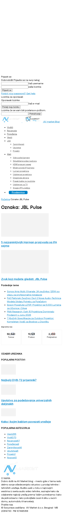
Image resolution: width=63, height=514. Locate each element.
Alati (9, 154)
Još (9, 140)
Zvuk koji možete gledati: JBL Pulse (24, 279)
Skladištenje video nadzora (25, 161)
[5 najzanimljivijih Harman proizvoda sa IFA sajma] (25, 236)
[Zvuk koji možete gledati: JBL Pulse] (25, 272)
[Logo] (11, 122)
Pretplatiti (52, 332)
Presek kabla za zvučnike (24, 181)
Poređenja (12, 134)
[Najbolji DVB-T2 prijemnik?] (8, 374)
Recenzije (12, 130)
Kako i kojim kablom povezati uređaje (26, 421)
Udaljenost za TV (20, 184)
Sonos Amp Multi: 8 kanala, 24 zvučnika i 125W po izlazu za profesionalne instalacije (33, 293)
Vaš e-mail (34, 103)
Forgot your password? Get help (18, 93)
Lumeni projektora (21, 171)
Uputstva (17, 147)
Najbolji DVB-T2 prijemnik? (18, 380)
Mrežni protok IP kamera (23, 168)
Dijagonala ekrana (21, 178)
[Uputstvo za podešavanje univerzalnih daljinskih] (8, 394)
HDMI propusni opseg (22, 164)
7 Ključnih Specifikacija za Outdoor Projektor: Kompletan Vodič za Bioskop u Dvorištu (30, 320)
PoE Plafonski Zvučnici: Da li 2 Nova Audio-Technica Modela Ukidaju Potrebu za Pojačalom (34, 300)
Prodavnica (18, 192)
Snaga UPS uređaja (21, 188)
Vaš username (35, 83)
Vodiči (10, 127)
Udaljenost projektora (22, 174)
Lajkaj (11, 332)
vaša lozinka (34, 87)
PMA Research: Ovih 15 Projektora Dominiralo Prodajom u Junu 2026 (30, 313)
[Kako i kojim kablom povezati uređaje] (8, 415)
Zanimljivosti (18, 144)
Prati (31, 332)
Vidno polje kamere (21, 157)
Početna (5, 199)
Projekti (16, 151)
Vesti (9, 137)
